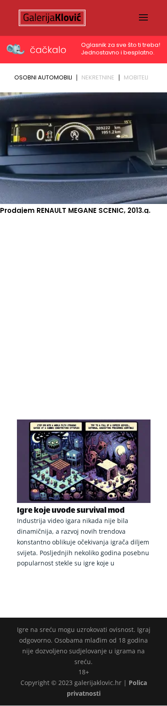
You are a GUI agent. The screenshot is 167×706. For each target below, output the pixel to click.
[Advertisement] (83, 304)
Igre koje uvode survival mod (71, 511)
